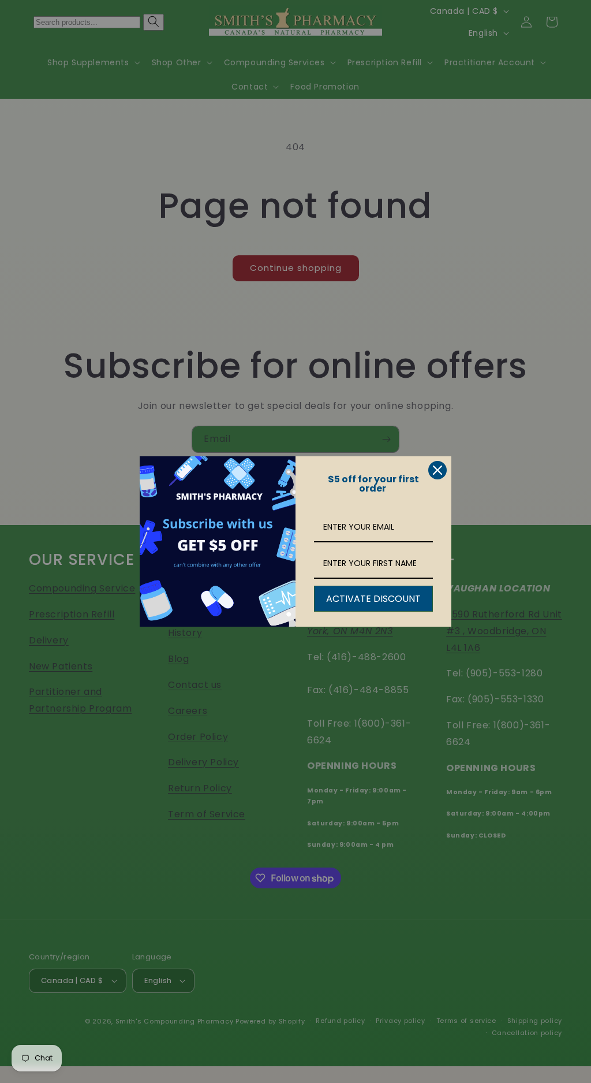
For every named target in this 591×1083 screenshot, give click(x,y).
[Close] (437, 470)
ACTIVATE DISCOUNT (373, 598)
